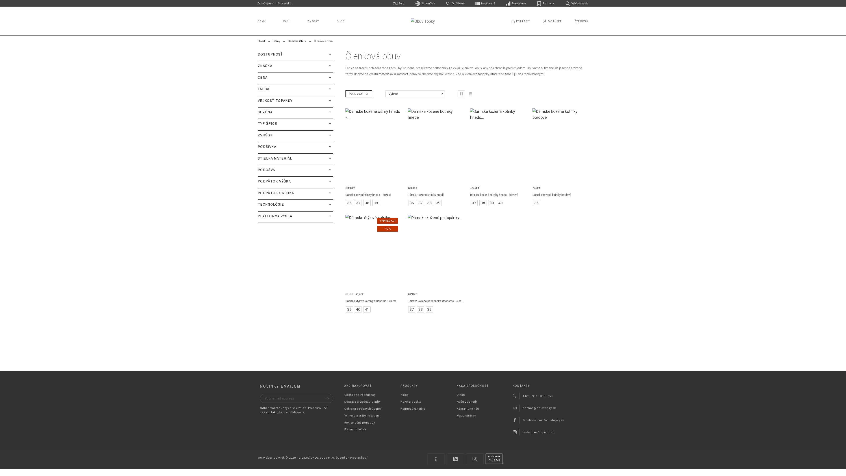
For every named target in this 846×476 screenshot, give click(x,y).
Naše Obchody (467, 401)
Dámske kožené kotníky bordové (551, 195)
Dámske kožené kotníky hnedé (426, 195)
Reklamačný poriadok (359, 422)
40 (500, 203)
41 (367, 309)
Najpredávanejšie (413, 408)
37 (358, 203)
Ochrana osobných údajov (363, 408)
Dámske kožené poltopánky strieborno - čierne (436, 301)
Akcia (405, 394)
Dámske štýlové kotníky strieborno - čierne (371, 301)
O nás (461, 394)
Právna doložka (355, 429)
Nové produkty (411, 401)
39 (376, 203)
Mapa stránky (466, 415)
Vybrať (393, 94)
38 (367, 203)
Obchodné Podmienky (360, 394)
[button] (330, 54)
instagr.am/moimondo (539, 432)
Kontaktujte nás (468, 408)
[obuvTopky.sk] (423, 21)
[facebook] (436, 458)
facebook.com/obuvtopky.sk (543, 420)
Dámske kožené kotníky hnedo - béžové (494, 195)
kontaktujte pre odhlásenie (285, 412)
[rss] (455, 458)
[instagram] (475, 458)
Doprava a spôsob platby (362, 401)
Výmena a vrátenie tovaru (362, 415)
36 (349, 203)
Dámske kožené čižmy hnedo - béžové (368, 195)
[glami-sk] (494, 458)
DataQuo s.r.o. (325, 457)
